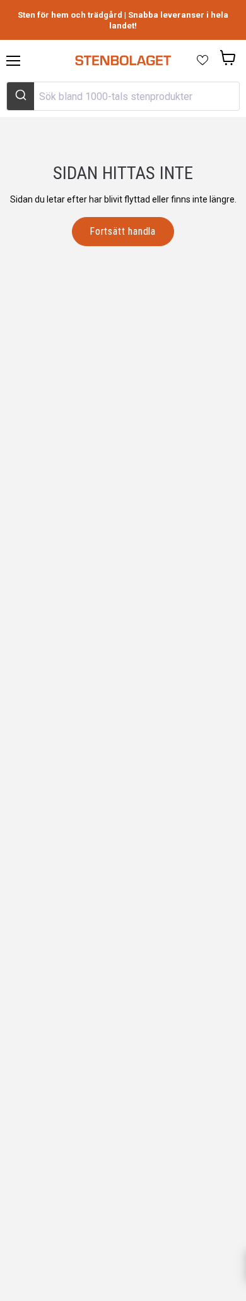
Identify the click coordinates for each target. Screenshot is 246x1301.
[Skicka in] (20, 96)
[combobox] (123, 96)
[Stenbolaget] (122, 60)
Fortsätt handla (123, 231)
